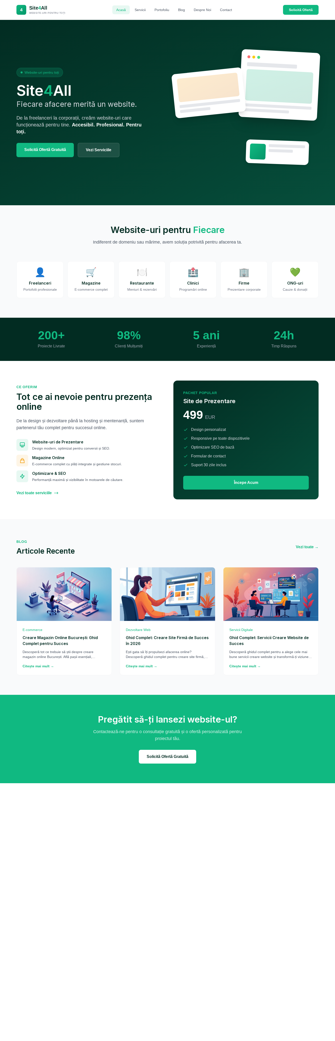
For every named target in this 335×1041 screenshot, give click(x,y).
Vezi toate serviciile (34, 493)
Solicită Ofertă (301, 10)
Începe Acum (246, 482)
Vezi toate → (307, 547)
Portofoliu (162, 10)
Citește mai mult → (38, 666)
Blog (181, 10)
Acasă (121, 10)
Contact (226, 10)
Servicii (140, 10)
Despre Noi (202, 10)
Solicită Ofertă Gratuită (45, 150)
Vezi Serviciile (98, 150)
